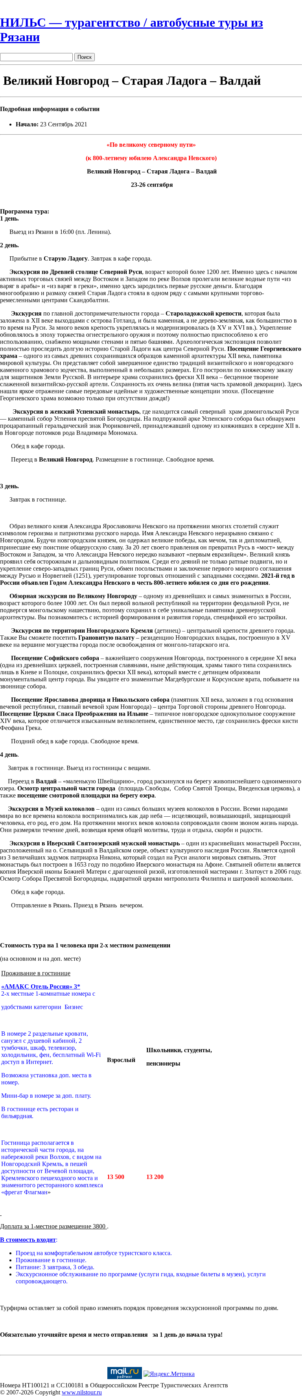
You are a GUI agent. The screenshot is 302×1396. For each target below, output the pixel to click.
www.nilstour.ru (82, 1392)
